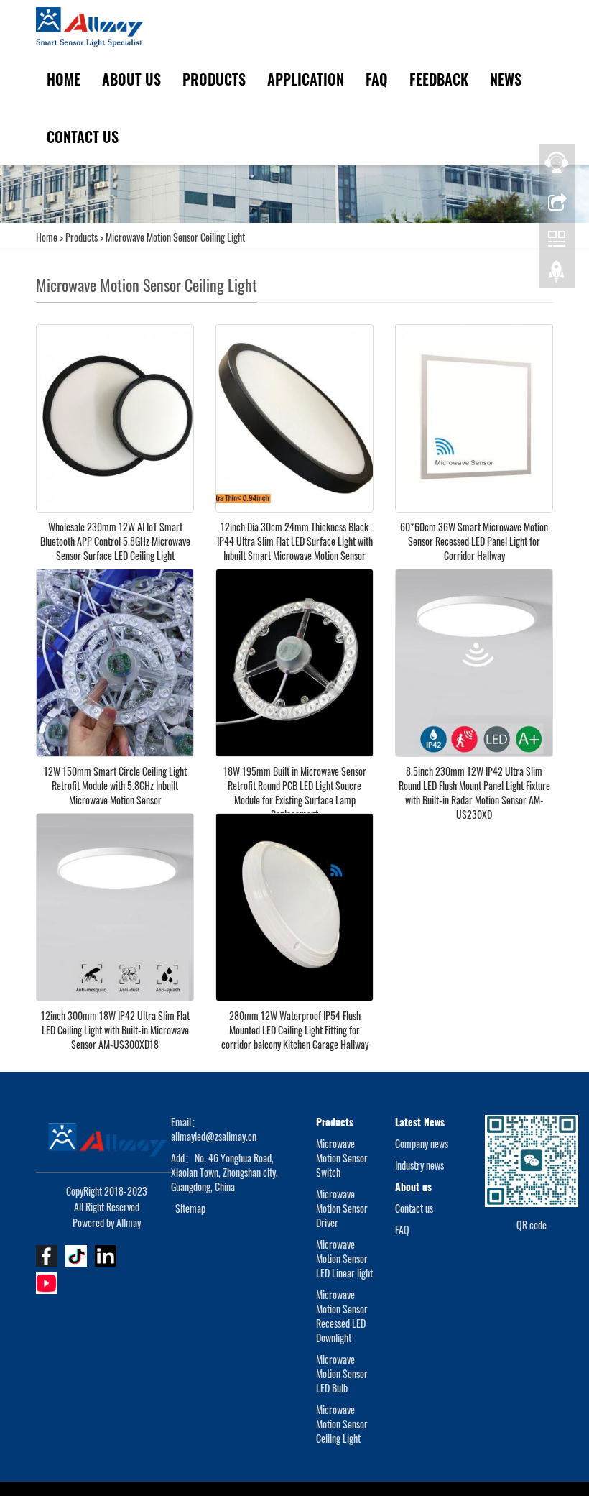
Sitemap (190, 1208)
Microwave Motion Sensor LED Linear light (344, 1258)
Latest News (420, 1121)
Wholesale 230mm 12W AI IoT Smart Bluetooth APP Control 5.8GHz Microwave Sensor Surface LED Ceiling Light (115, 541)
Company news (421, 1143)
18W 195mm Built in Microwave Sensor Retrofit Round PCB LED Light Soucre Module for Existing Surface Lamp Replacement (294, 792)
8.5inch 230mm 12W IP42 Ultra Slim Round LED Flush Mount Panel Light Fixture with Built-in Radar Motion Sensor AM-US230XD (474, 792)
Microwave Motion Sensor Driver (342, 1208)
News (505, 79)
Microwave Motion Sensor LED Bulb (342, 1373)
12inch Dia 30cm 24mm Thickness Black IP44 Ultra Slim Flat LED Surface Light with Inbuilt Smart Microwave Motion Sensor (295, 541)
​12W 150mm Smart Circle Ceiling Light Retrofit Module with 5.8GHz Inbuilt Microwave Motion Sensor (115, 785)
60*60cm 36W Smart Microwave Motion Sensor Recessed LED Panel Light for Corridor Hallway (474, 541)
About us (131, 79)
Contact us (83, 136)
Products (214, 79)
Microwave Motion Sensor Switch (342, 1158)
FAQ (377, 79)
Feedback (438, 79)
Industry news (419, 1165)
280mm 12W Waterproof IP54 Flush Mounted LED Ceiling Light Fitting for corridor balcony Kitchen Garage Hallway (294, 1030)
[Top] (557, 275)
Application (305, 79)
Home (63, 79)
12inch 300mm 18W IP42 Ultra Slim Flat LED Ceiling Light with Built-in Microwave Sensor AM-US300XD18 (115, 1030)
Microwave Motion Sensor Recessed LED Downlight (342, 1316)
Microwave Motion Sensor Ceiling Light (174, 236)
